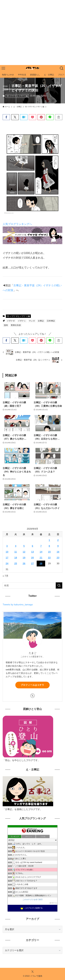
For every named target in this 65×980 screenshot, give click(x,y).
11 (15, 551)
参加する (53, 903)
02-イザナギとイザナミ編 (17, 96)
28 (41, 563)
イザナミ (22, 321)
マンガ (32, 321)
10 (7, 551)
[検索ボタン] (61, 68)
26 (24, 563)
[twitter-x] (32, 696)
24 (7, 563)
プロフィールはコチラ (32, 685)
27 (32, 563)
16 (58, 551)
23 (58, 557)
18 (15, 557)
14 (41, 551)
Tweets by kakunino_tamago (18, 604)
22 (49, 557)
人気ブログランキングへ (17, 224)
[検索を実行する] (59, 585)
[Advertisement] (32, 32)
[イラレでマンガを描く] (32, 68)
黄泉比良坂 (16, 325)
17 (7, 557)
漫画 (6, 325)
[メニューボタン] (3, 68)
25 (15, 563)
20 (32, 557)
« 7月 (5, 575)
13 (32, 551)
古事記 (41, 321)
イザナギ (11, 321)
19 (24, 557)
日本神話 (51, 321)
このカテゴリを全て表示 (32, 899)
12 (24, 551)
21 (41, 557)
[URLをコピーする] (58, 117)
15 (49, 551)
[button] (6, 117)
